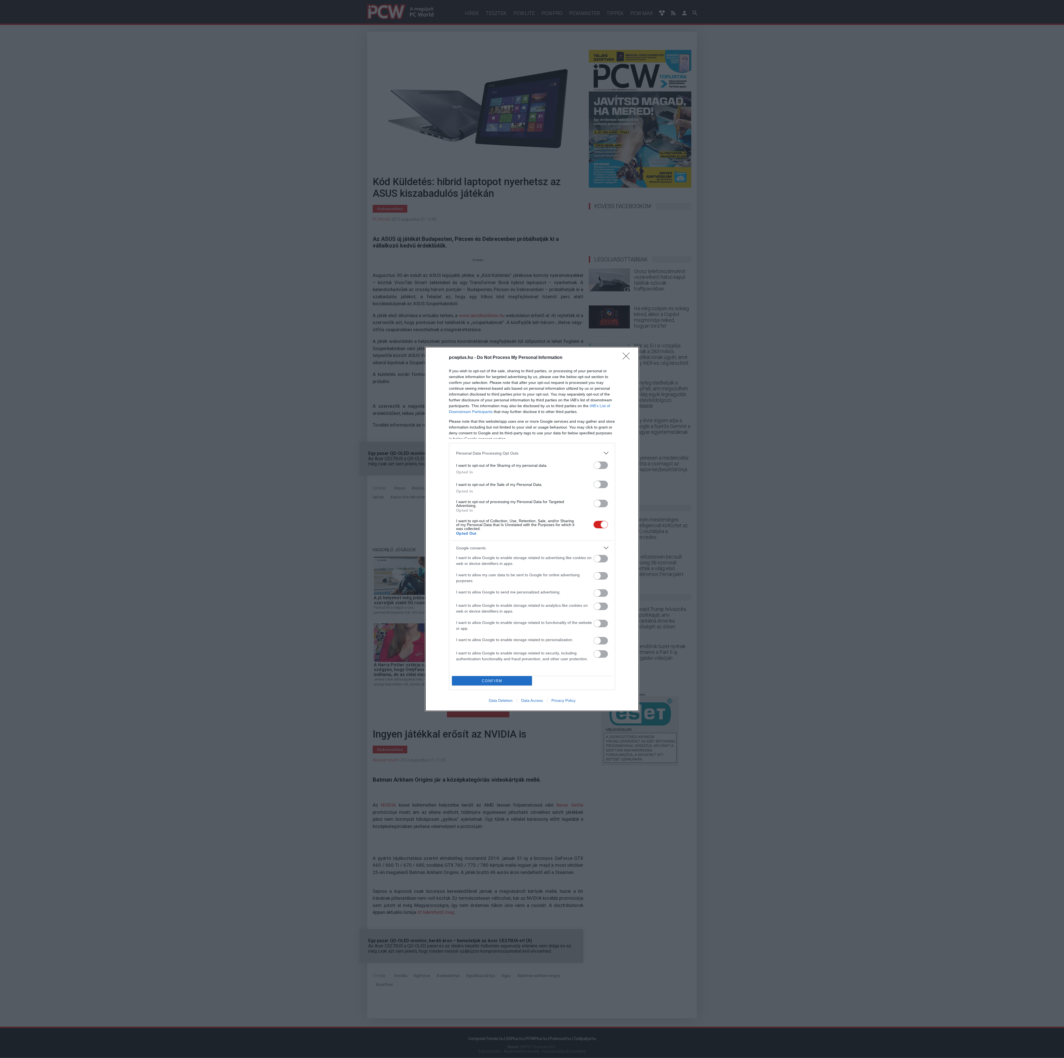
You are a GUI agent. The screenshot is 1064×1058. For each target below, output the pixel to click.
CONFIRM (492, 681)
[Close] (628, 358)
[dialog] (532, 529)
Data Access (532, 700)
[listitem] (532, 453)
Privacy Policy (563, 700)
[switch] (601, 465)
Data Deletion (501, 700)
